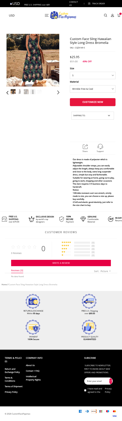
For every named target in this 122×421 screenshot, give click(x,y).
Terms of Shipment (14, 386)
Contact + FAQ (32, 371)
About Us (30, 365)
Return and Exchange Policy (12, 371)
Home (4, 284)
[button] (14, 64)
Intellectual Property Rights (33, 378)
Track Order (98, 3)
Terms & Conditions (10, 379)
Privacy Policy (11, 392)
